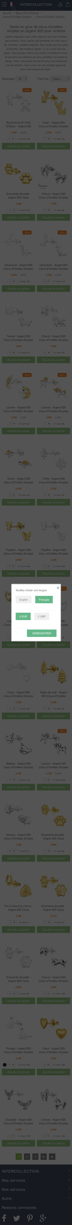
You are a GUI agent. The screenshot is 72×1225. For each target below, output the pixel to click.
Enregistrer (41, 633)
